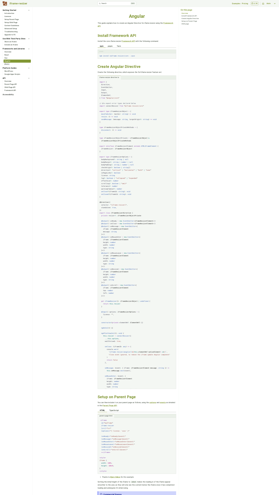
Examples (236, 4)
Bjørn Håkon (115, 477)
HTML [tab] (102, 410)
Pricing (245, 4)
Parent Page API (110, 406)
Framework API (128, 41)
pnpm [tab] (110, 46)
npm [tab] (101, 46)
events (163, 402)
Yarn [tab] (119, 46)
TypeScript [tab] (114, 410)
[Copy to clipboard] (173, 56)
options (152, 402)
